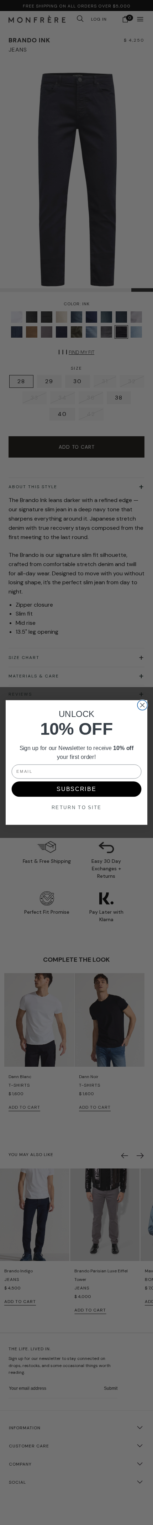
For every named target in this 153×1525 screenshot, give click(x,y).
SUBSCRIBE (76, 789)
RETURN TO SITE (77, 807)
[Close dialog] (142, 705)
